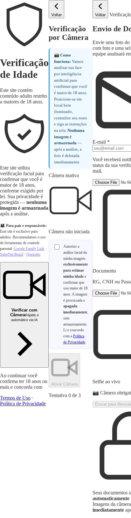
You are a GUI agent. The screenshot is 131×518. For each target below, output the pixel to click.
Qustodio (33, 254)
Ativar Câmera (64, 384)
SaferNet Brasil (11, 254)
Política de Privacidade (23, 403)
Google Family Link (29, 248)
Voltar (56, 14)
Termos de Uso (15, 398)
